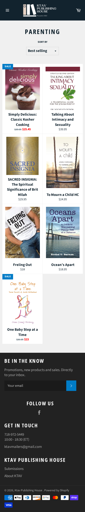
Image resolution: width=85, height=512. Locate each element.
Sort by (42, 42)
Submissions (14, 468)
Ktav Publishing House (29, 490)
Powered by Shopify (56, 490)
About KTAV (13, 476)
